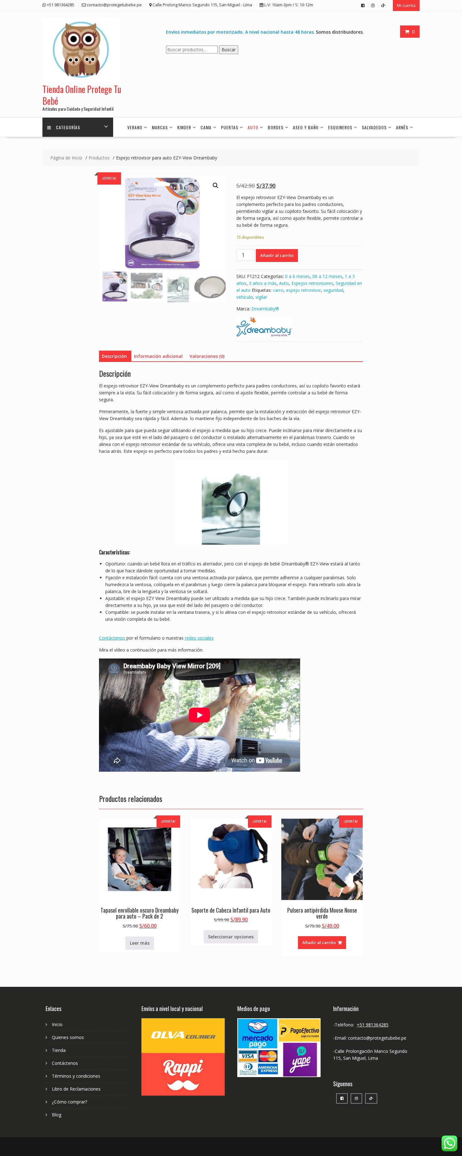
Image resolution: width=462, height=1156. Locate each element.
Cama (206, 127)
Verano (134, 127)
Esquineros (340, 127)
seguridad (333, 290)
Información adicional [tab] (158, 356)
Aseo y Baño (306, 127)
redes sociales (199, 638)
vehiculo (244, 297)
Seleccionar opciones (231, 937)
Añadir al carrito (277, 255)
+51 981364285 (372, 1025)
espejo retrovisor (303, 290)
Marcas (160, 127)
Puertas (229, 127)
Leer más (140, 943)
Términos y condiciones (76, 1076)
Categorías (68, 127)
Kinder (184, 127)
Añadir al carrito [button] (319, 942)
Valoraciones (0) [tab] (207, 356)
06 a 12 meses (327, 276)
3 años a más (263, 283)
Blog (56, 1115)
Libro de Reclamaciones (76, 1089)
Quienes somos (68, 1037)
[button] (215, 185)
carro (278, 290)
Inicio (57, 1024)
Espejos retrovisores (312, 283)
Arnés (402, 127)
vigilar (261, 297)
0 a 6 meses (297, 276)
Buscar (229, 50)
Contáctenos (112, 638)
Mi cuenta (406, 5)
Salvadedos (374, 127)
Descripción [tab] (114, 356)
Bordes (275, 127)
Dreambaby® (265, 309)
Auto (253, 127)
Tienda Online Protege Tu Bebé (81, 95)
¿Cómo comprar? (69, 1102)
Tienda (59, 1050)
